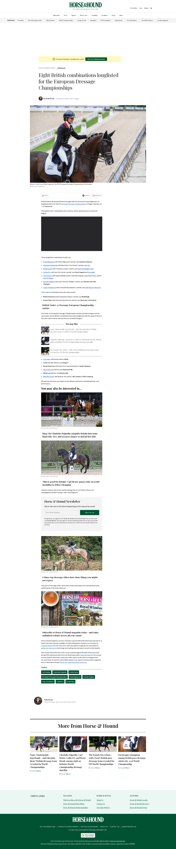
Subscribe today (85, 655)
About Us (100, 800)
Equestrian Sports (47, 68)
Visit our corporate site (117, 841)
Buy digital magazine (89, 826)
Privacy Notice (51, 520)
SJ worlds (21, 20)
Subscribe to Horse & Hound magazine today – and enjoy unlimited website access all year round (70, 634)
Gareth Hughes (88, 677)
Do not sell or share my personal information (88, 830)
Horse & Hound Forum (138, 807)
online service (52, 648)
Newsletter (118, 20)
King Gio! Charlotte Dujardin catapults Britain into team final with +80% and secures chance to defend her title (69, 435)
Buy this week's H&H (47, 826)
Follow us (87, 195)
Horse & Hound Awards (139, 800)
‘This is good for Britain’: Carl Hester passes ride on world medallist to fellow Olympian (70, 483)
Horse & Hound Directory (139, 804)
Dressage (61, 68)
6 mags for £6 (81, 20)
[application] (71, 234)
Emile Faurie (73, 672)
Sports (74, 15)
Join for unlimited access (96, 59)
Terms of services (69, 518)
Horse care (83, 15)
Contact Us (101, 804)
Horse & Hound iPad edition (73, 804)
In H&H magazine (162, 20)
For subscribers (132, 20)
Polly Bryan (50, 98)
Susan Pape (70, 682)
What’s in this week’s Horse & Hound (77, 800)
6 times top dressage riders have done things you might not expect (70, 579)
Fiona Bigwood (75, 677)
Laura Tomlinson (48, 682)
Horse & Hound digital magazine (75, 807)
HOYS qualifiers (106, 20)
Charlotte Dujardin (59, 672)
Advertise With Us (103, 807)
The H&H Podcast (147, 20)
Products (105, 15)
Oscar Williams (36, 771)
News (65, 15)
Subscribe (56, 15)
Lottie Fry (60, 682)
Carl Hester (46, 672)
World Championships (66, 20)
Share (46, 195)
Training (94, 15)
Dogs (113, 15)
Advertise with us (129, 826)
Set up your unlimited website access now (73, 662)
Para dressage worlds (35, 20)
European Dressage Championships (73, 204)
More (121, 15)
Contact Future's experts (68, 826)
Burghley (93, 20)
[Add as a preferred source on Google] (88, 835)
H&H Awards (50, 20)
